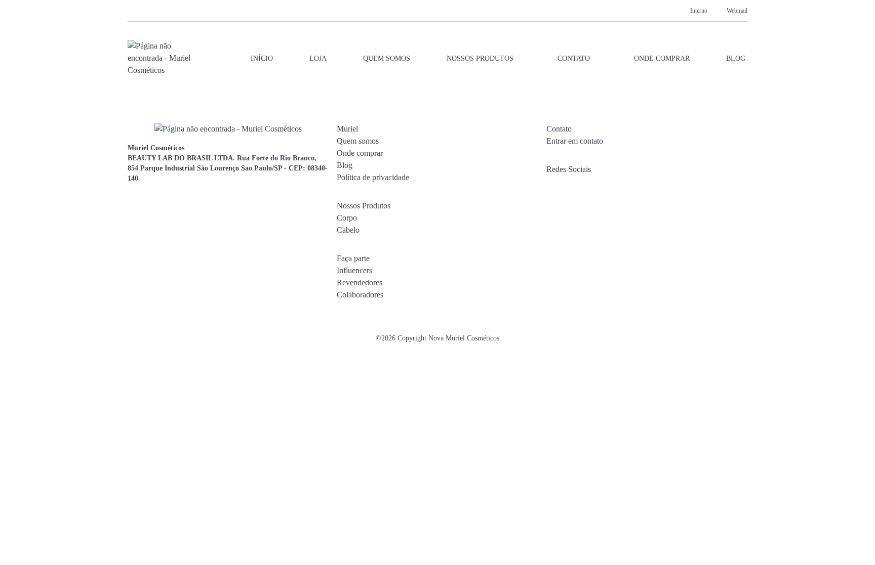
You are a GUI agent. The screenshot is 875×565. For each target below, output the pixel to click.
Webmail (737, 10)
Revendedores (359, 282)
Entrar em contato (574, 141)
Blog (735, 58)
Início (262, 58)
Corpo (347, 217)
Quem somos (386, 58)
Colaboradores (360, 294)
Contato (574, 58)
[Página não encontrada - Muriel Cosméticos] (160, 58)
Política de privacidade (373, 177)
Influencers (354, 270)
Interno (698, 10)
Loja (318, 58)
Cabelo (348, 230)
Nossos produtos (480, 58)
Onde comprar (662, 58)
